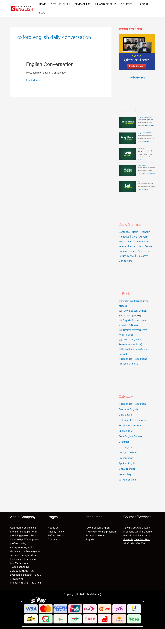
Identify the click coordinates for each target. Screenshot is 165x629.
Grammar (124, 441)
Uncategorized (127, 468)
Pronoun (145, 231)
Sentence (124, 231)
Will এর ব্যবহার (142, 148)
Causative (142, 256)
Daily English (126, 414)
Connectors (125, 260)
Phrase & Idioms (128, 452)
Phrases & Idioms (128, 363)
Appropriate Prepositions (133, 358)
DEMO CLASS (82, 4)
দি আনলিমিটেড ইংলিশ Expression (101, 531)
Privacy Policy (56, 531)
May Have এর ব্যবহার (144, 133)
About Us (53, 527)
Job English (125, 447)
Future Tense (126, 256)
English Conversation (50, 64)
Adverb (143, 236)
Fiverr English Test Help (136, 539)
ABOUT (144, 4)
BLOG (42, 12)
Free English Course (130, 436)
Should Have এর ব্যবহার (145, 117)
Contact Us (54, 539)
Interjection (125, 246)
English (90, 539)
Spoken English (127, 463)
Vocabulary (125, 474)
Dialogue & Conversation (133, 420)
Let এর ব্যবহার (142, 181)
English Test (126, 430)
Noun (135, 231)
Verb (134, 236)
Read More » (33, 80)
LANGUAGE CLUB (105, 4)
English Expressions (130, 425)
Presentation (126, 458)
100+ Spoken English (98, 527)
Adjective (124, 236)
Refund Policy (56, 535)
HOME (42, 4)
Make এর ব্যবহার (142, 165)
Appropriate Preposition (132, 403)
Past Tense (143, 251)
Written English (127, 479)
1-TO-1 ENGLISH (60, 4)
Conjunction (141, 241)
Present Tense (127, 251)
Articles (138, 246)
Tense (148, 246)
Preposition (125, 241)
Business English (128, 409)
